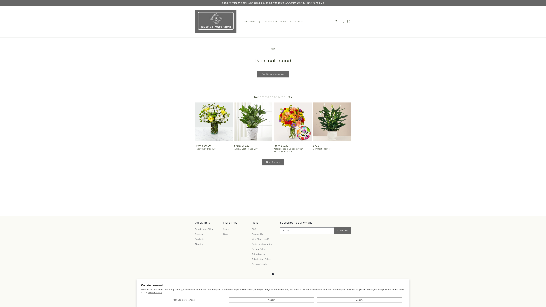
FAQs (254, 229)
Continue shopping (273, 74)
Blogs (226, 234)
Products (199, 239)
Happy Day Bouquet (205, 149)
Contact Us (257, 234)
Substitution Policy (261, 259)
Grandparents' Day (204, 229)
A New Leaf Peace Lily (246, 149)
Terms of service (260, 264)
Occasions (200, 234)
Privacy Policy (155, 292)
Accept (271, 299)
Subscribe (342, 230)
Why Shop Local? (260, 239)
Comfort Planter (322, 149)
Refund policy (258, 254)
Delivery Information (262, 244)
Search (226, 229)
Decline (360, 299)
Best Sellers (273, 162)
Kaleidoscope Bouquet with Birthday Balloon (288, 150)
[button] (270, 21)
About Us (199, 244)
